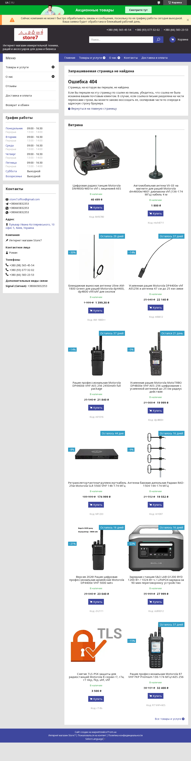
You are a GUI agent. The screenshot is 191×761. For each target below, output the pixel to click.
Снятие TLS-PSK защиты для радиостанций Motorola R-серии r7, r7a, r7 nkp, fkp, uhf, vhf (96, 676)
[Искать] (158, 39)
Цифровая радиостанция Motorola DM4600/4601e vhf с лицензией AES (96, 187)
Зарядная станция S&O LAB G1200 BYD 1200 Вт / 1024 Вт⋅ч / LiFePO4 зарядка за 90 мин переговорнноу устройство (156, 579)
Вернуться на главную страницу (94, 108)
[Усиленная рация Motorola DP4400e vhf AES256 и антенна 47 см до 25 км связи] (155, 257)
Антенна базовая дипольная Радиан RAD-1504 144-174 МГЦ (156, 484)
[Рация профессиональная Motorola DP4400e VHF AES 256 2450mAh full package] (96, 354)
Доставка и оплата (154, 57)
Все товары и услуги (168, 719)
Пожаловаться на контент (92, 735)
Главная (69, 57)
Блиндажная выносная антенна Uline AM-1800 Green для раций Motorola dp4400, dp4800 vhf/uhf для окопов (96, 288)
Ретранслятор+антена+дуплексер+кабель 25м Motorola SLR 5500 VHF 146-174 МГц (97, 484)
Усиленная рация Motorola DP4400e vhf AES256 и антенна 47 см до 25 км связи (156, 287)
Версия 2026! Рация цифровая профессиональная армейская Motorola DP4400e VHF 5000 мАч (96, 579)
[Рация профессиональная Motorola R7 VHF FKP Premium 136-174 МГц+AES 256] (155, 645)
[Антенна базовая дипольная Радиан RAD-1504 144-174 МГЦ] (155, 454)
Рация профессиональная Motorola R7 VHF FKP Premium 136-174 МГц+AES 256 (156, 675)
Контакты (131, 57)
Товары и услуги (90, 57)
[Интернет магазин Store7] (30, 34)
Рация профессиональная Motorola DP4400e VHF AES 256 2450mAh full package (96, 385)
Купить (97, 207)
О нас (113, 57)
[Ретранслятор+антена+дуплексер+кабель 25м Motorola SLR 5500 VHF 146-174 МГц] (96, 454)
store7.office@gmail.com (24, 199)
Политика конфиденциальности (125, 735)
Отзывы (11, 86)
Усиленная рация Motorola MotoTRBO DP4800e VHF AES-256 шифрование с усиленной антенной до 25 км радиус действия (156, 387)
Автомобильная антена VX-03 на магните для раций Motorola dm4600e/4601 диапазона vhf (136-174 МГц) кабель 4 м (156, 190)
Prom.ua (111, 732)
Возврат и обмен (17, 105)
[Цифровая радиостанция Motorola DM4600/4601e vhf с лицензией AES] (96, 157)
